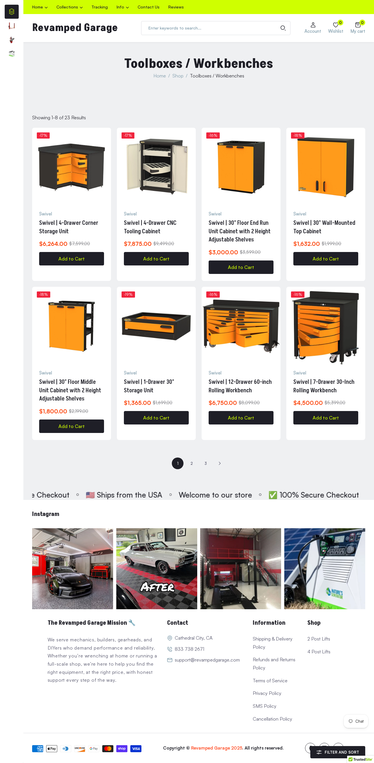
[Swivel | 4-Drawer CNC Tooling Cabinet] (156, 167)
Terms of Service (270, 680)
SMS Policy (264, 706)
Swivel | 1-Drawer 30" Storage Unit (149, 386)
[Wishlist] (107, 136)
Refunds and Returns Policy (274, 664)
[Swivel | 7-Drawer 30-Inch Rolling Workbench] (325, 326)
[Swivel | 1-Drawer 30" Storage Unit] (156, 326)
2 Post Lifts (318, 639)
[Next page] (220, 463)
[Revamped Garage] (73, 569)
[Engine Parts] (12, 26)
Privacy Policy (267, 693)
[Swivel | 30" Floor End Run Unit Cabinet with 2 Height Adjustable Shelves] (241, 167)
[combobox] (215, 28)
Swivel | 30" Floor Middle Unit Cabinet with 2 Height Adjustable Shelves (70, 390)
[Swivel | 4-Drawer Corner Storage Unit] (71, 167)
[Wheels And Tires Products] (12, 40)
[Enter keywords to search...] (283, 28)
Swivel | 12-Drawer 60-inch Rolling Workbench (240, 386)
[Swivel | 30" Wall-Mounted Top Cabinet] (325, 167)
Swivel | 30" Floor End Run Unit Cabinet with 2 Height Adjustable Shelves (240, 231)
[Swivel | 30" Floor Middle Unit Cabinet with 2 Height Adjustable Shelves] (71, 326)
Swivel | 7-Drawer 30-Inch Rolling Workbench (323, 386)
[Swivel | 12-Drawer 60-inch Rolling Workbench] (241, 326)
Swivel (45, 214)
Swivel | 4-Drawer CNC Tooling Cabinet (150, 227)
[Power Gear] (12, 54)
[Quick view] (107, 150)
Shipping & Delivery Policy (272, 643)
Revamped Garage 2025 (216, 748)
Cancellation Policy (272, 719)
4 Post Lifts (318, 652)
